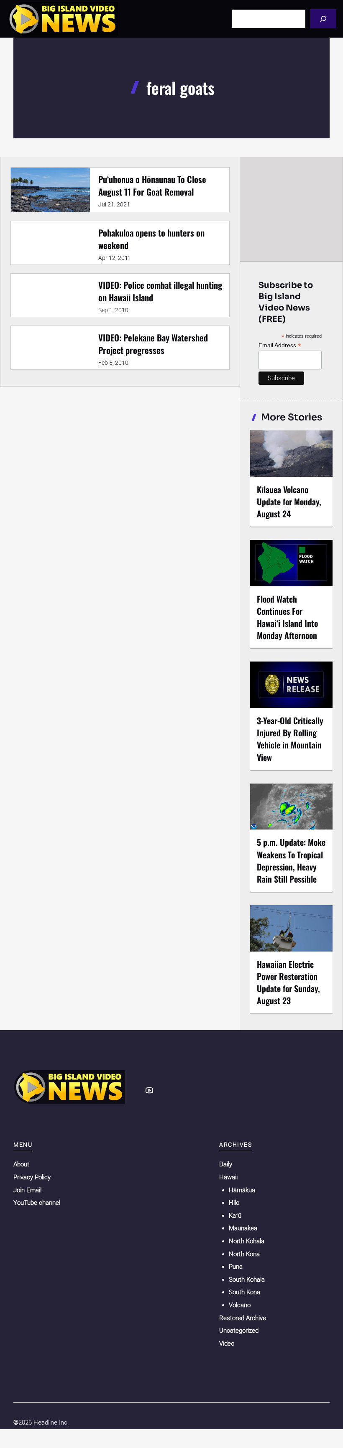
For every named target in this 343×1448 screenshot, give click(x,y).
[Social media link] (149, 1090)
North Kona (244, 1254)
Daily (225, 1164)
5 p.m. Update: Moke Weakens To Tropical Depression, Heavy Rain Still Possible (291, 860)
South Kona (244, 1292)
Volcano (240, 1305)
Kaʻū (235, 1215)
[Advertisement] (292, 209)
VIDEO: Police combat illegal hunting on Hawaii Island (160, 291)
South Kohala (247, 1279)
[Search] (323, 18)
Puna (236, 1266)
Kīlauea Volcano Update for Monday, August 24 (289, 501)
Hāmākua (242, 1190)
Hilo (234, 1202)
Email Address (280, 345)
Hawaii (228, 1177)
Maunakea (243, 1228)
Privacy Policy (32, 1177)
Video (226, 1343)
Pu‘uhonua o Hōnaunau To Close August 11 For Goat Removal (152, 185)
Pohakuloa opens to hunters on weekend (151, 239)
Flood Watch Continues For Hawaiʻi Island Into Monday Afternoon (287, 617)
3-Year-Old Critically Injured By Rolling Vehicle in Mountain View (290, 738)
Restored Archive (242, 1318)
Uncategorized (239, 1330)
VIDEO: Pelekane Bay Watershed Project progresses (153, 343)
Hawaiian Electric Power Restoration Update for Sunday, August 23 (288, 982)
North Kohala (246, 1241)
